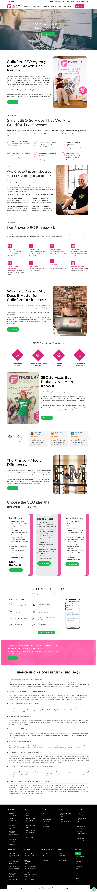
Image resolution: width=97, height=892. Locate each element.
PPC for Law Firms (29, 855)
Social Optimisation (13, 834)
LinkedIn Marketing (13, 839)
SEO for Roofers (12, 859)
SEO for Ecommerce (31, 830)
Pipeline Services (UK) (82, 833)
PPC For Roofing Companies (29, 861)
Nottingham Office (63, 858)
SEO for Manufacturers (14, 866)
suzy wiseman (39, 432)
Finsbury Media (17, 436)
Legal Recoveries (81, 826)
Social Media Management (12, 832)
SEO (34, 6)
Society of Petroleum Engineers (82, 819)
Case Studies (67, 6)
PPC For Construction (30, 858)
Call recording (63, 816)
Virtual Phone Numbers (65, 821)
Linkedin (78, 875)
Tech (59, 6)
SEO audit (71, 720)
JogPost (79, 836)
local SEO (51, 785)
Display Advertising (13, 823)
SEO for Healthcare (13, 861)
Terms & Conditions (80, 856)
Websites (46, 6)
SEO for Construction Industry (14, 856)
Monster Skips (80, 813)
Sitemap (78, 858)
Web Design (45, 813)
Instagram (78, 880)
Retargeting (11, 825)
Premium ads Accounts (14, 815)
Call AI (61, 819)
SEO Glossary (29, 835)
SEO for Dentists (13, 871)
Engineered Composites (82, 815)
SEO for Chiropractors (14, 868)
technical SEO (86, 695)
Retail (43, 855)
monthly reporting (16, 746)
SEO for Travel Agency (14, 863)
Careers (77, 871)
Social (39, 6)
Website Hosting (46, 826)
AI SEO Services (29, 820)
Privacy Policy (79, 861)
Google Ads (11, 813)
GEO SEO (28, 823)
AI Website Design (47, 819)
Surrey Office (62, 855)
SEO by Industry (29, 837)
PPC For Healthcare (30, 863)
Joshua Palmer (59, 432)
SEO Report (28, 815)
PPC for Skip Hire (29, 876)
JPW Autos (79, 831)
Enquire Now (79, 6)
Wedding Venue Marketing (48, 858)
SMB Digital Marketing (47, 853)
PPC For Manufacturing (30, 868)
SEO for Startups (30, 832)
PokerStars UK (80, 840)
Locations (61, 862)
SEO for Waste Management (12, 874)
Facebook (78, 873)
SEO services (37, 134)
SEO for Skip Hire (13, 876)
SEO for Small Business (31, 827)
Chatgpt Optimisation (31, 825)
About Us (78, 868)
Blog (77, 863)
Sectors (53, 6)
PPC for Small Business (30, 866)
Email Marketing (12, 841)
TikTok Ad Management (14, 837)
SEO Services (29, 813)
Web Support (46, 824)
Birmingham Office (63, 860)
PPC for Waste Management (28, 872)
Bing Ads (11, 818)
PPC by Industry (12, 844)
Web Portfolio (46, 821)
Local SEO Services (30, 818)
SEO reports (42, 555)
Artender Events (80, 824)
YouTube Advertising (13, 820)
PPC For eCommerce (30, 853)
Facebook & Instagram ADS (14, 828)
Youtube (78, 878)
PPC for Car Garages (30, 879)
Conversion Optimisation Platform (65, 814)
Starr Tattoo (79, 821)
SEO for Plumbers (13, 879)
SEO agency (33, 76)
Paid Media (27, 6)
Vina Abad (77, 432)
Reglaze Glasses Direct (82, 828)
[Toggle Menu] (94, 889)
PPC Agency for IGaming (31, 874)
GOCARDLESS (79, 866)
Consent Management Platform (65, 824)
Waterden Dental (81, 838)
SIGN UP (12, 658)
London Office (62, 853)
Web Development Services (47, 816)
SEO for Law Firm (13, 853)
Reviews (78, 853)
